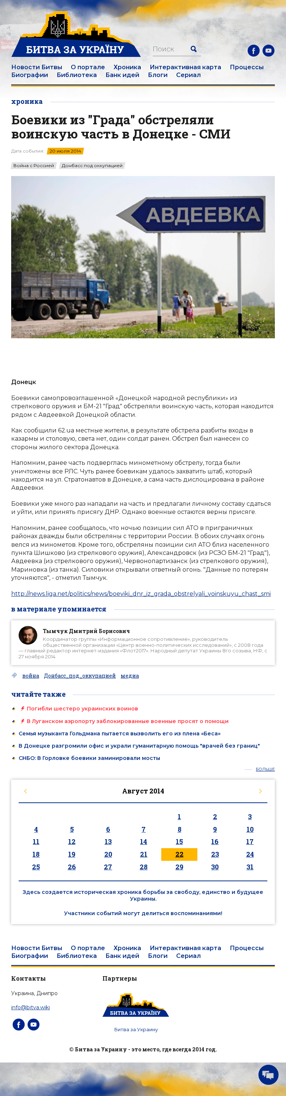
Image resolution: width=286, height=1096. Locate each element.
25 (36, 866)
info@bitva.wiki (30, 1007)
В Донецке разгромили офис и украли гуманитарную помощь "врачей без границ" (139, 745)
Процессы (247, 67)
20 (108, 854)
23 (215, 854)
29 (179, 866)
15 (179, 841)
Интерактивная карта (185, 67)
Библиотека (77, 75)
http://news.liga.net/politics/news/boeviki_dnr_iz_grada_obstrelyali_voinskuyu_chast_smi (141, 593)
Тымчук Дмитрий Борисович (86, 631)
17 (250, 841)
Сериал (188, 75)
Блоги (158, 75)
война (30, 675)
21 (143, 854)
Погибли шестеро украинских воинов (82, 708)
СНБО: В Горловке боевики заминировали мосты (89, 758)
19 (71, 854)
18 (35, 854)
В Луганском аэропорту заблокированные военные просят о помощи (128, 721)
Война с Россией (33, 165)
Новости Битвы (36, 67)
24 (250, 854)
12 (72, 841)
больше (265, 769)
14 (143, 841)
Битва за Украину (136, 1029)
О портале (88, 67)
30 (215, 866)
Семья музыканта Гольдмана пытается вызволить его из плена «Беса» (119, 733)
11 (36, 841)
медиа (130, 675)
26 (72, 866)
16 (215, 841)
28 (143, 866)
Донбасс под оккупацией (92, 165)
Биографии (29, 75)
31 (250, 866)
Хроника (127, 67)
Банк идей (122, 75)
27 (108, 866)
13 (108, 841)
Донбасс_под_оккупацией (80, 675)
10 (250, 829)
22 (179, 854)
